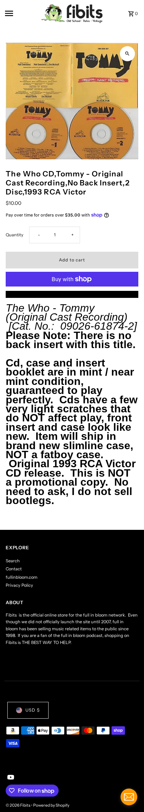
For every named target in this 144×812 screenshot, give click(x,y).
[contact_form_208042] (129, 797)
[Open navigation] (21, 13)
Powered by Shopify (51, 805)
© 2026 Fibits (18, 805)
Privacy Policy (19, 585)
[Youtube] (10, 778)
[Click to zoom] (127, 53)
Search (13, 560)
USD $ (32, 710)
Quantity (14, 234)
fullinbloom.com (22, 577)
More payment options (72, 294)
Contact (14, 568)
